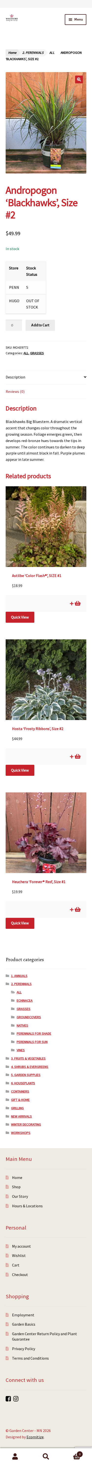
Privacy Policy (23, 1348)
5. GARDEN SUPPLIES (25, 1075)
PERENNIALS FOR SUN (32, 1042)
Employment (23, 1314)
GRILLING (17, 1108)
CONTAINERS (20, 1091)
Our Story (20, 1196)
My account (21, 1246)
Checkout (20, 1274)
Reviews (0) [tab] (15, 391)
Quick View (20, 617)
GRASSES (37, 353)
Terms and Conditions (30, 1358)
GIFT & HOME (20, 1100)
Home (12, 53)
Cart (15, 1265)
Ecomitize (35, 1436)
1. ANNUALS (19, 976)
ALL (51, 53)
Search (46, 1456)
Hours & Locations (27, 1205)
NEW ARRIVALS (21, 1116)
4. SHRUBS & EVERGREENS (29, 1067)
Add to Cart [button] (77, 603)
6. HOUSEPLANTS (23, 1083)
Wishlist (19, 1255)
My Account (15, 1456)
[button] (79, 79)
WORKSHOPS (20, 1133)
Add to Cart (40, 325)
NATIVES (22, 1025)
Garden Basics (23, 1324)
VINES (21, 1050)
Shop (16, 1186)
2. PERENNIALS (32, 53)
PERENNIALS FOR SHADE (34, 1033)
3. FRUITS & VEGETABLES (28, 1058)
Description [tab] (15, 377)
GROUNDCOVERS (29, 1017)
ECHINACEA (25, 1000)
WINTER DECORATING (26, 1124)
